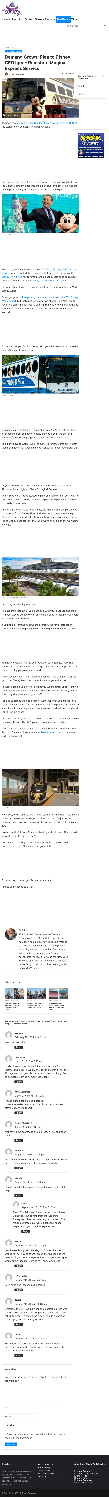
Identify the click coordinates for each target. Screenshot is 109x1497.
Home (6, 19)
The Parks (63, 19)
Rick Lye (11, 74)
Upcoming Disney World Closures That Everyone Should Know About (35, 1005)
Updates (18, 51)
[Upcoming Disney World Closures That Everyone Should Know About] (36, 993)
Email (9, 1416)
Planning (17, 19)
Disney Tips (80, 1475)
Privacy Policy (44, 1467)
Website (9, 1425)
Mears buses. (48, 732)
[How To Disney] (12, 8)
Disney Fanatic (82, 1471)
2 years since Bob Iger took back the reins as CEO (46, 123)
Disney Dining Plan (12, 276)
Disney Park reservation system (49, 280)
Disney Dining (81, 1478)
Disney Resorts (45, 19)
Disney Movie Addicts (86, 1473)
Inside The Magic (83, 1482)
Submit (81, 94)
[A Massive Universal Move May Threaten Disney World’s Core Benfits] (14, 993)
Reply (19, 1047)
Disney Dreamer (83, 1480)
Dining (29, 19)
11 (64, 73)
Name (9, 1407)
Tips (74, 19)
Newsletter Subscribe (47, 1473)
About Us (42, 1477)
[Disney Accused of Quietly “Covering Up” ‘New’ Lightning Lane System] (58, 993)
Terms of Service (45, 1464)
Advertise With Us (46, 1470)
